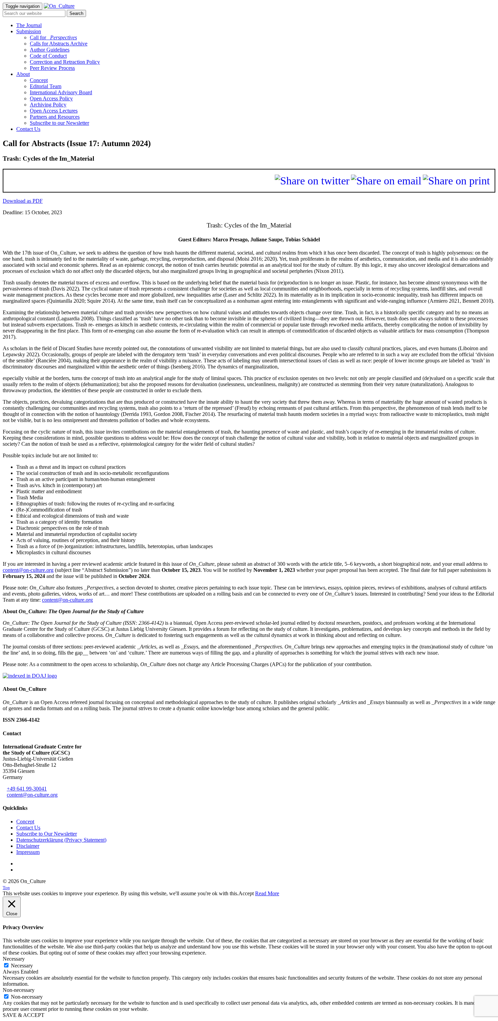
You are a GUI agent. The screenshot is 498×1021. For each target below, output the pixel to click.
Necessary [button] (14, 959)
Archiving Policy (48, 104)
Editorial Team (45, 86)
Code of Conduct (48, 56)
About (23, 74)
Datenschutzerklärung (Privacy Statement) (61, 840)
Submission (28, 31)
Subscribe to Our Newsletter (46, 834)
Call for (53, 37)
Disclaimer (27, 846)
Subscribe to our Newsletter (59, 123)
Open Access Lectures (54, 111)
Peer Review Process (52, 68)
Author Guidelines (49, 50)
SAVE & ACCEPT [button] (23, 1015)
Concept (39, 80)
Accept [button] (246, 893)
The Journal (29, 25)
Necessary (22, 965)
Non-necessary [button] (19, 990)
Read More (267, 893)
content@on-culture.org (28, 570)
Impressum (28, 852)
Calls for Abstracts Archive (58, 43)
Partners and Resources (55, 117)
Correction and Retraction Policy (65, 62)
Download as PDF (23, 201)
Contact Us (28, 129)
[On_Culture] (59, 6)
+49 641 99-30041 (27, 789)
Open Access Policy (51, 98)
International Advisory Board (61, 92)
